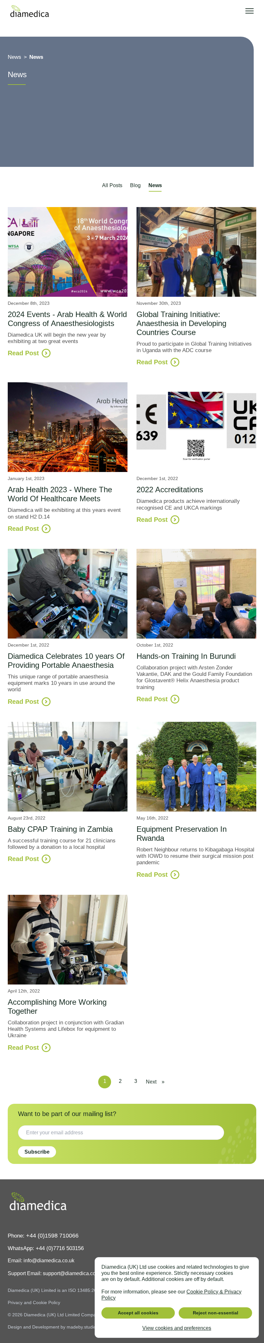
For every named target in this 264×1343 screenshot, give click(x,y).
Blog (135, 185)
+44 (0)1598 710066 (52, 1235)
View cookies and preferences (176, 1328)
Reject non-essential (215, 1312)
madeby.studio (81, 1326)
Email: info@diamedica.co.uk (41, 1260)
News (155, 185)
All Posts (112, 185)
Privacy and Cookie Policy (34, 1302)
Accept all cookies (138, 1312)
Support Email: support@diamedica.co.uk (55, 1273)
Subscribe (37, 1152)
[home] (29, 11)
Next (151, 1081)
